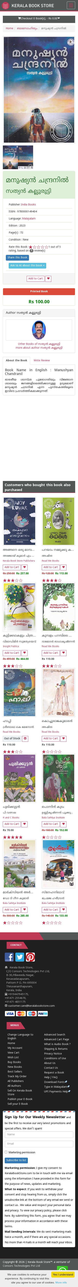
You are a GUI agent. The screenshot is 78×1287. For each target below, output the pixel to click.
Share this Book (17, 257)
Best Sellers (15, 1071)
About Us (49, 1063)
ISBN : (23, 211)
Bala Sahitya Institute (53, 817)
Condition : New (18, 239)
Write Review (42, 360)
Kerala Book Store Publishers (19, 561)
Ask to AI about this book (26, 265)
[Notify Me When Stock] (25, 739)
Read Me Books (50, 561)
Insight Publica (11, 646)
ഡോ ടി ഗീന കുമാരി (16, 898)
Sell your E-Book (18, 1104)
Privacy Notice (53, 1053)
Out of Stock (12, 738)
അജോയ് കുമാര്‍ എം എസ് (21, 556)
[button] (39, 19)
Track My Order (17, 1076)
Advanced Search (54, 1034)
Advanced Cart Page (56, 1039)
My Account (15, 1048)
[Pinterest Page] (31, 960)
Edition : (17, 225)
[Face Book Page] (10, 960)
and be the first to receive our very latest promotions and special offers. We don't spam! (38, 1122)
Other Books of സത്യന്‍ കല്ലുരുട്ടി (39, 344)
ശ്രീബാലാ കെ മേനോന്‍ (18, 727)
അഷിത (47, 556)
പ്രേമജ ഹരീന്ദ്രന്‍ (53, 898)
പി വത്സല (9, 812)
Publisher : (22, 204)
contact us (12, 1205)
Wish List (13, 1057)
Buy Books (14, 1062)
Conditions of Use (55, 1058)
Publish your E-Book (20, 1099)
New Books (15, 1067)
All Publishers (16, 1081)
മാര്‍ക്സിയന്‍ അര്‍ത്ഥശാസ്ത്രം (26, 892)
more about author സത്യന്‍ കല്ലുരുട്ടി (39, 348)
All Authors (14, 1086)
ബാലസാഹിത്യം (27, 28)
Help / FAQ (51, 1077)
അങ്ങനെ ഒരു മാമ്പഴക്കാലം (23, 550)
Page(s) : (16, 232)
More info (61, 1282)
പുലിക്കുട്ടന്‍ (11, 807)
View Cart (13, 1052)
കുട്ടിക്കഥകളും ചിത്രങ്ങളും (22, 636)
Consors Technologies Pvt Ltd (21, 1266)
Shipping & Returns (56, 1049)
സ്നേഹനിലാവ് (53, 892)
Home (9, 28)
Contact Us (51, 1068)
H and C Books (11, 817)
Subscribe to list (16, 1160)
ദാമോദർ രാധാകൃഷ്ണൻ (58, 641)
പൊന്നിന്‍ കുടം (53, 807)
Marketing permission (22, 1152)
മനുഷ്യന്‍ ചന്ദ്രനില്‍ (37, 181)
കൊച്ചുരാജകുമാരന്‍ (57, 721)
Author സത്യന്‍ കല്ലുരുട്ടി (23, 313)
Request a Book (54, 1072)
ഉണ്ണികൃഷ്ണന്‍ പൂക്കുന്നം (59, 812)
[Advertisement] (39, 434)
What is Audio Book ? (57, 1044)
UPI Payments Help (56, 1091)
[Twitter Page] (20, 960)
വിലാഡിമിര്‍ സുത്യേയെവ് (19, 641)
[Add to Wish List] (48, 279)
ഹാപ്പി (7, 721)
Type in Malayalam (55, 1087)
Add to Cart (35, 278)
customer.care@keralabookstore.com (31, 1006)
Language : (22, 218)
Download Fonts (54, 1082)
